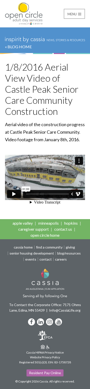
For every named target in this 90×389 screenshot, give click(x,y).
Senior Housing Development (32, 253)
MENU (73, 14)
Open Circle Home (45, 235)
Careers (61, 259)
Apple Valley (22, 223)
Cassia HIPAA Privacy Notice (45, 352)
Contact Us (63, 229)
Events (30, 259)
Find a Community (49, 247)
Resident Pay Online (45, 373)
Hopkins (71, 223)
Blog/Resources (69, 253)
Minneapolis (48, 223)
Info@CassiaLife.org (64, 310)
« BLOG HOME (18, 46)
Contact (46, 259)
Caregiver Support (33, 229)
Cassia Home (23, 247)
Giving (70, 247)
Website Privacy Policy (45, 357)
